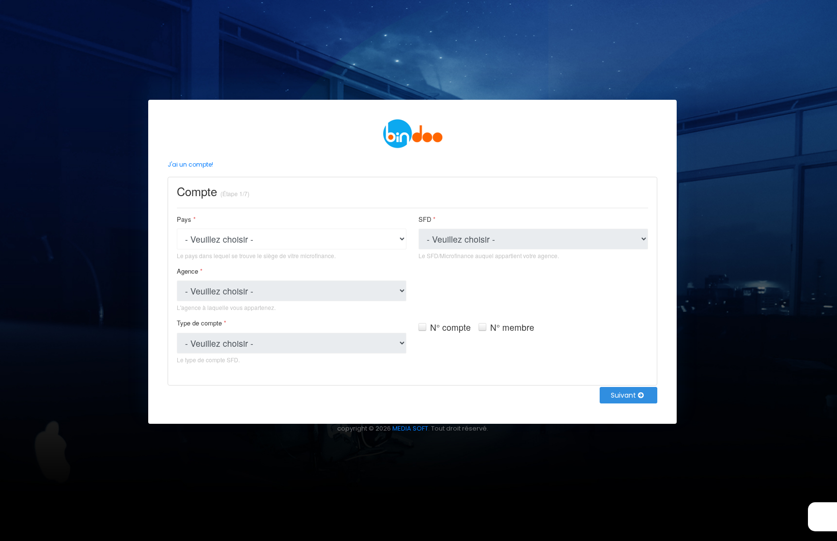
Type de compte (201, 323)
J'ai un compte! (190, 164)
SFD (426, 219)
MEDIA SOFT (410, 428)
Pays (186, 219)
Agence (189, 271)
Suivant (624, 395)
